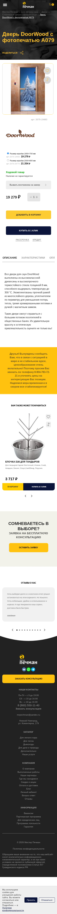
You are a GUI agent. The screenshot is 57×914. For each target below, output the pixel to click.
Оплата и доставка (28, 785)
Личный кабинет (29, 792)
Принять (31, 900)
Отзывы (28, 799)
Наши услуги (28, 754)
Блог (28, 789)
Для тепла (28, 741)
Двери (44, 12)
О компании (28, 768)
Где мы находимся (28, 778)
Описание (10, 257)
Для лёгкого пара (29, 12)
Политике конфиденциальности (13, 909)
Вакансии (28, 813)
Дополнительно (28, 751)
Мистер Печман (10, 12)
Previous (25, 496)
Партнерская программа (28, 816)
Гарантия (28, 826)
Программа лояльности (28, 823)
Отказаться (46, 900)
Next (31, 496)
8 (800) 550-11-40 (28, 705)
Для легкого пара (28, 737)
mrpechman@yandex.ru (28, 715)
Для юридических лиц (28, 820)
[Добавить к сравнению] (47, 80)
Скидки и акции (28, 782)
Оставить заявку (28, 547)
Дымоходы (28, 744)
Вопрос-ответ (28, 795)
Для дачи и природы (28, 747)
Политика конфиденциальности (28, 848)
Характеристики (33, 257)
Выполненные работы (28, 772)
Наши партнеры (28, 775)
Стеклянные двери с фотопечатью (19, 14)
